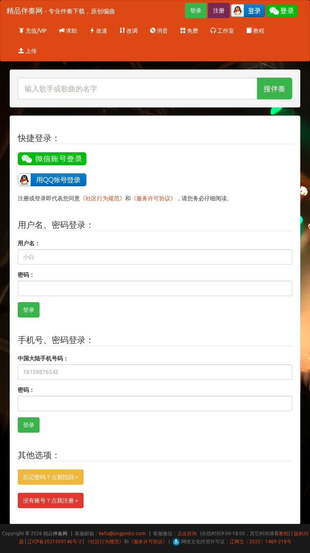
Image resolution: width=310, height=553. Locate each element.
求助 (71, 30)
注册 (218, 10)
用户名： (29, 243)
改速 (101, 30)
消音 (161, 30)
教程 (258, 30)
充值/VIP (35, 30)
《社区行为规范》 (102, 198)
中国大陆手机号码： (43, 358)
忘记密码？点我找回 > (50, 477)
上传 (30, 51)
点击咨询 (187, 533)
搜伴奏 (274, 88)
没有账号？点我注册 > (50, 500)
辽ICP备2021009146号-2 (54, 541)
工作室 (225, 30)
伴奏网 (60, 533)
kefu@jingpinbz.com (122, 533)
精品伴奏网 (60, 10)
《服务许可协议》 (153, 198)
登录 (195, 10)
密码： (26, 274)
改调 (131, 30)
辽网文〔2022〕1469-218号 (260, 541)
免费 (192, 30)
